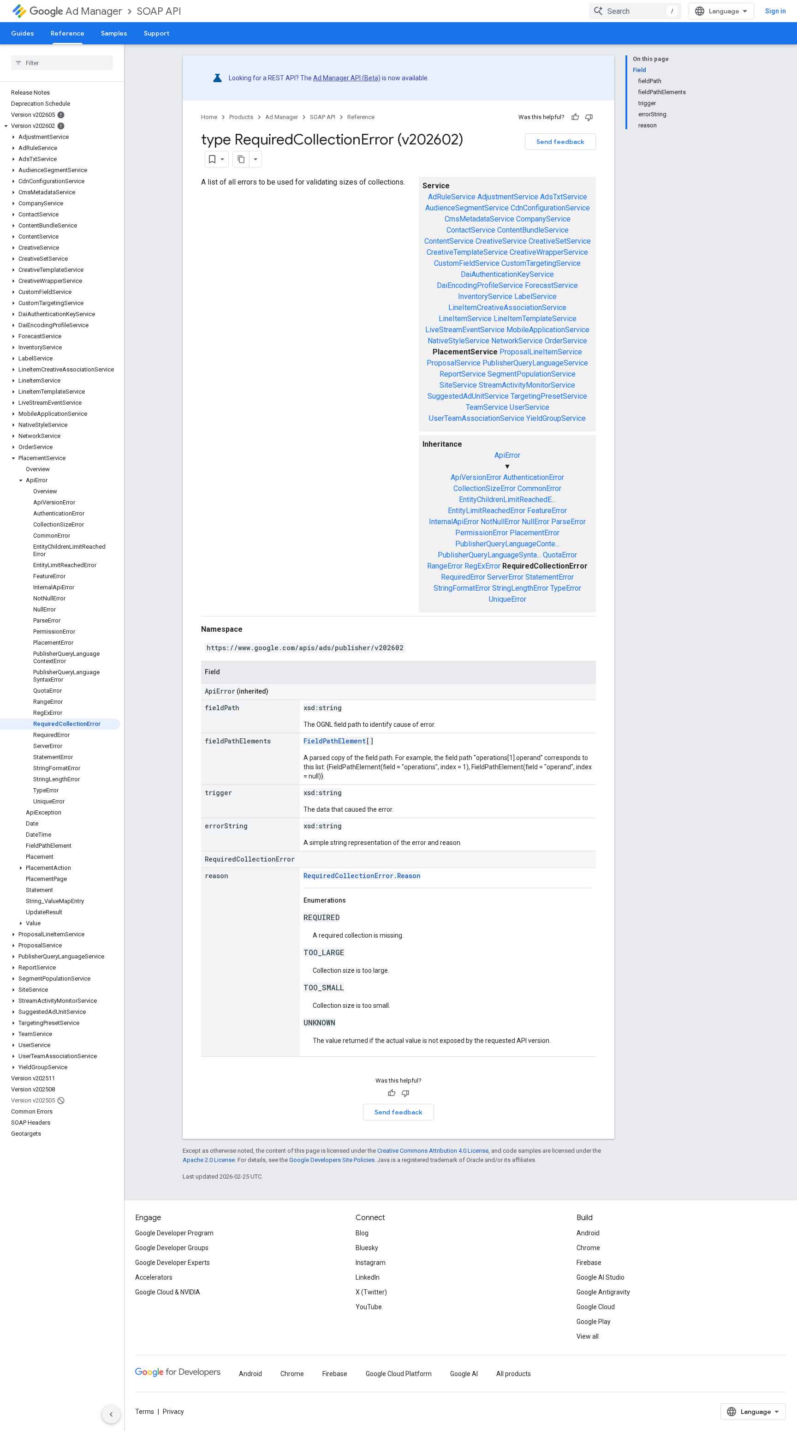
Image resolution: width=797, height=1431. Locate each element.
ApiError (507, 455)
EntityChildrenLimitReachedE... (507, 499)
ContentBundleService (533, 230)
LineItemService (465, 318)
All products (513, 1373)
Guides (22, 33)
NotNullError (500, 521)
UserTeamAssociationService (476, 418)
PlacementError (534, 532)
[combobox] (635, 11)
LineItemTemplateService (535, 318)
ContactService (470, 230)
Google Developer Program (174, 1233)
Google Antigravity (603, 1292)
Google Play (594, 1321)
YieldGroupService (556, 418)
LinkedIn (368, 1277)
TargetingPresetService (549, 396)
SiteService (458, 385)
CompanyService (543, 219)
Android (588, 1233)
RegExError (482, 566)
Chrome (588, 1247)
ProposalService (454, 363)
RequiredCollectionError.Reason (362, 875)
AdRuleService (452, 196)
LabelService (535, 296)
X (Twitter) (371, 1292)
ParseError (568, 521)
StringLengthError (520, 588)
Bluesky (367, 1247)
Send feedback (560, 142)
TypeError (565, 588)
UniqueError (507, 599)
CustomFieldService (467, 263)
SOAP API (159, 11)
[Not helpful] (589, 117)
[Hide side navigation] (111, 1414)
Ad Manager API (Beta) (347, 78)
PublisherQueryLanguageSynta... (489, 555)
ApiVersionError (476, 477)
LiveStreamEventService (465, 329)
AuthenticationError (533, 477)
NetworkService (517, 340)
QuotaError (560, 555)
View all (588, 1336)
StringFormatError (462, 588)
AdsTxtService (563, 196)
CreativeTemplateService (467, 252)
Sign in (775, 11)
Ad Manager (93, 11)
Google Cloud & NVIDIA (167, 1292)
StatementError (549, 577)
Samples (114, 33)
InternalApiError (454, 521)
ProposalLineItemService (541, 351)
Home (209, 117)
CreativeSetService (560, 241)
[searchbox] (62, 62)
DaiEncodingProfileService (480, 285)
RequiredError (463, 577)
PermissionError (481, 532)
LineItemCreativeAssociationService (507, 307)
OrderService (566, 340)
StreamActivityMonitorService (527, 385)
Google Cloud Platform (399, 1373)
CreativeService (501, 241)
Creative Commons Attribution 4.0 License (432, 1150)
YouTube (369, 1307)
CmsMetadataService (479, 219)
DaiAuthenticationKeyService (507, 274)
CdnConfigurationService (550, 208)
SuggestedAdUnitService (468, 396)
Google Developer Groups (171, 1247)
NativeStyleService (458, 340)
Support (156, 33)
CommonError (539, 488)
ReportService (463, 374)
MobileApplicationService (547, 329)
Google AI (464, 1373)
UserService (529, 407)
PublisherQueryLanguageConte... (507, 543)
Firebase (589, 1262)
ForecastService (551, 285)
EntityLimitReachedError (486, 510)
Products (241, 117)
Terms (144, 1411)
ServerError (505, 577)
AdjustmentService (507, 196)
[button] (60, 126)
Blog (362, 1233)
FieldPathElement (334, 740)
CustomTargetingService (541, 263)
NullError (535, 521)
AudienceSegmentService (467, 208)
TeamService (487, 407)
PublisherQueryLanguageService (535, 363)
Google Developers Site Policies (332, 1159)
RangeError (445, 566)
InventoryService (485, 296)
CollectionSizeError (484, 488)
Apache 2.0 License (209, 1159)
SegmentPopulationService (532, 374)
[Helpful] (575, 117)
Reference (67, 33)
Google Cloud (596, 1307)
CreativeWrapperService (549, 252)
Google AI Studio (601, 1277)
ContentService (449, 241)
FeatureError (547, 510)
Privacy (173, 1411)
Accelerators (153, 1277)
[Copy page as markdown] (241, 159)
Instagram (371, 1262)
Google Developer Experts (172, 1262)
